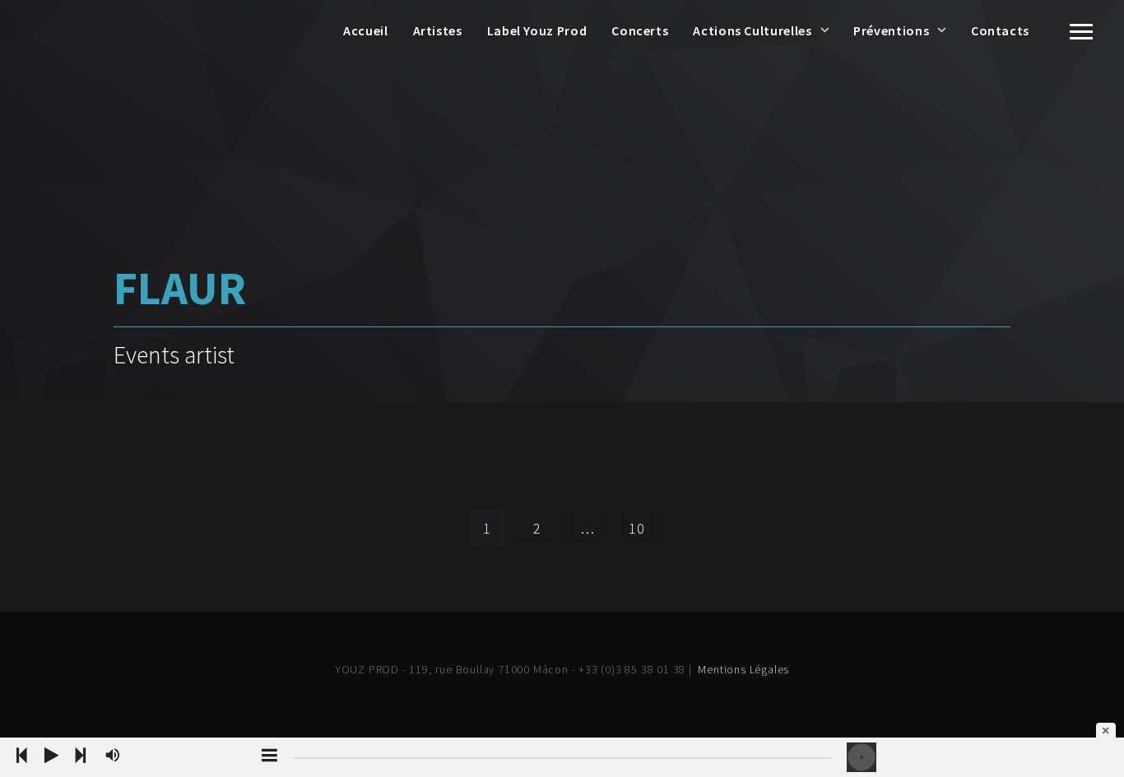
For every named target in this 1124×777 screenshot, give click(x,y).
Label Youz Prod (537, 30)
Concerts (639, 30)
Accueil (365, 30)
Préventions (891, 30)
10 (637, 528)
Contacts (1000, 30)
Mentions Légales (743, 669)
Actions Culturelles (752, 30)
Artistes (437, 30)
